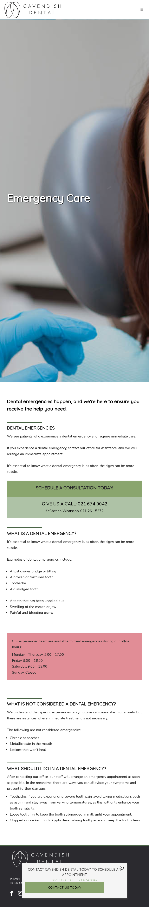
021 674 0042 (92, 504)
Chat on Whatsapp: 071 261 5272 (76, 511)
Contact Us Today (64, 887)
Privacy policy (19, 879)
